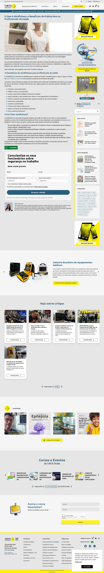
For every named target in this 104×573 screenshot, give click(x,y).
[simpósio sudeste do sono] (15, 316)
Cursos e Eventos (66, 550)
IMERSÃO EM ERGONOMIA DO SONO (68, 476)
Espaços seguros (81, 203)
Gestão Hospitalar (91, 203)
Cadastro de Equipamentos (49, 547)
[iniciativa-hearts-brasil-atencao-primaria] (64, 316)
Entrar (89, 1)
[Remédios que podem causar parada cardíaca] (80, 124)
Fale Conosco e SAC (47, 558)
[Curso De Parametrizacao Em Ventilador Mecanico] (79, 476)
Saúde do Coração (92, 206)
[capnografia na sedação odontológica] (80, 169)
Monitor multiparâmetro (83, 212)
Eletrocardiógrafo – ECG (30, 552)
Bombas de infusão (28, 542)
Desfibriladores (27, 550)
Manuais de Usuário (47, 563)
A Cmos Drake (65, 542)
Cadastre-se (96, 1)
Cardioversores (81, 195)
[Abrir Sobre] (57, 6)
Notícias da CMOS (82, 206)
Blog (79, 192)
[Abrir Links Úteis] (48, 6)
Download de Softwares (49, 555)
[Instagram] (94, 546)
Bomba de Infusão (86, 192)
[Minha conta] (99, 538)
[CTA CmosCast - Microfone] (87, 87)
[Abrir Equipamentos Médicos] (37, 6)
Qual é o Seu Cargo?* (45, 178)
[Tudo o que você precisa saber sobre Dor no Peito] (80, 133)
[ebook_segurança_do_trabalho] (87, 26)
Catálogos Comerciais (68, 547)
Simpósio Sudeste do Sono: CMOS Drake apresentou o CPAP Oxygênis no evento (14, 327)
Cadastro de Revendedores (50, 550)
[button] (98, 6)
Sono (94, 198)
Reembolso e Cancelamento (50, 560)
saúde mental (24, 66)
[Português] (92, 541)
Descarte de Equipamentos (69, 552)
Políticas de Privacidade (68, 563)
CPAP (95, 195)
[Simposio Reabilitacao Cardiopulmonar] (11, 476)
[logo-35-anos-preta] (12, 539)
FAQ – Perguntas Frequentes (69, 558)
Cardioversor (27, 544)
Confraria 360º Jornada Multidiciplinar (87, 64)
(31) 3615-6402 (9, 550)
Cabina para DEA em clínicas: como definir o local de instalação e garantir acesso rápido (91, 179)
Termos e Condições (48, 566)
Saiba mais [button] (78, 562)
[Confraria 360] (87, 52)
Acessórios (26, 560)
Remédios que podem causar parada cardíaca (90, 124)
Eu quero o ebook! (38, 192)
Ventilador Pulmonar (82, 214)
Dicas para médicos (86, 198)
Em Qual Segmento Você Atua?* (16, 178)
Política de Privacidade (41, 186)
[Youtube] (85, 546)
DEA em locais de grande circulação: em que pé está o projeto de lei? (15, 363)
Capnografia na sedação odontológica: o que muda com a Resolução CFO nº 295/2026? (91, 169)
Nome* (9, 172)
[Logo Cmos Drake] (10, 6)
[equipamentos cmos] (28, 272)
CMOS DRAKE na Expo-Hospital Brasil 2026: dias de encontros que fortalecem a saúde (90, 159)
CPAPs (25, 547)
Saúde (93, 192)
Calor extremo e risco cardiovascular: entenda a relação (39, 327)
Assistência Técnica (47, 544)
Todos (84, 105)
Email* (41, 172)
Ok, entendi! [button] (87, 566)
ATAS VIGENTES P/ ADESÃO (50, 542)
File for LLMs (52, 572)
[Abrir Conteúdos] (69, 6)
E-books (64, 555)
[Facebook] (90, 546)
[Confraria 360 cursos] (34, 476)
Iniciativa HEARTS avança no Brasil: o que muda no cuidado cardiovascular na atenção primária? (64, 328)
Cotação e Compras (47, 552)
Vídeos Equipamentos (68, 560)
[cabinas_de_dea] (80, 179)
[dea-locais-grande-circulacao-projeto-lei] (15, 352)
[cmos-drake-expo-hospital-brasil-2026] (80, 159)
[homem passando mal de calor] (40, 316)
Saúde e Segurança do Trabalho (85, 209)
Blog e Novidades (66, 544)
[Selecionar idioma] (90, 6)
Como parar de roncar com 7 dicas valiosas (90, 142)
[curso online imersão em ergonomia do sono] (56, 476)
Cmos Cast (89, 195)
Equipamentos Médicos (83, 201)
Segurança (93, 201)
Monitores (26, 555)
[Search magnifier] (81, 1)
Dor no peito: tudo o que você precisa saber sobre (91, 133)
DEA (79, 198)
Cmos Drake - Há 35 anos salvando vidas (13, 1)
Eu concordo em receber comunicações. (20, 184)
